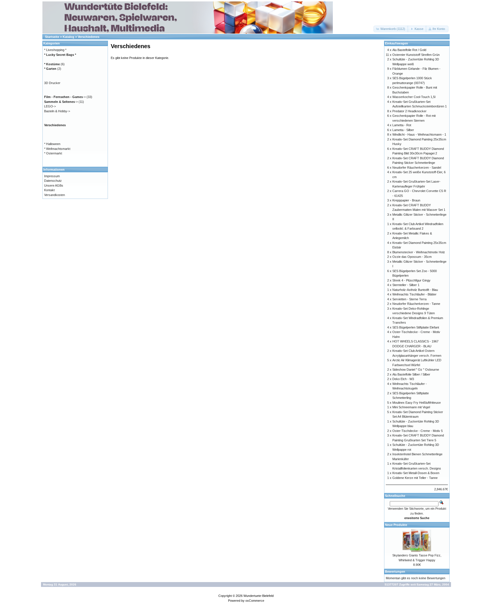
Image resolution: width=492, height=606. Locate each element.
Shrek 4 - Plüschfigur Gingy (411, 280)
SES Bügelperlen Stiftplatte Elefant (415, 327)
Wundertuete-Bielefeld (258, 595)
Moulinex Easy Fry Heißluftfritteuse (416, 402)
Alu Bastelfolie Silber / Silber (411, 374)
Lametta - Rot (401, 125)
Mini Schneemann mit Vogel (411, 407)
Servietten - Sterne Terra (409, 299)
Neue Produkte (396, 525)
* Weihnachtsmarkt (57, 148)
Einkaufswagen (396, 43)
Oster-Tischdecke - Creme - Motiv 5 (417, 430)
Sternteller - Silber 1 (405, 285)
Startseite (52, 36)
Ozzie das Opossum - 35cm (412, 256)
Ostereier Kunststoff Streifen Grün (416, 54)
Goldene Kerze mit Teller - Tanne (415, 478)
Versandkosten (54, 195)
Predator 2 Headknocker (409, 111)
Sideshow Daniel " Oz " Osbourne (415, 369)
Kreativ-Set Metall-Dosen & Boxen (415, 473)
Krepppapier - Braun (406, 200)
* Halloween (52, 144)
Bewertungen (395, 571)
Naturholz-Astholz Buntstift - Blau (415, 289)
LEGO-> (50, 106)
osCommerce (254, 600)
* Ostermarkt (53, 153)
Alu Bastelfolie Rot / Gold (409, 50)
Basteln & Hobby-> (57, 111)
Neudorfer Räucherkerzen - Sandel (416, 167)
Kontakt (49, 190)
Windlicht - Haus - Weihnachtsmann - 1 (419, 134)
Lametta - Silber (403, 130)
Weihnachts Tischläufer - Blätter (414, 294)
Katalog (68, 36)
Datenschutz (53, 180)
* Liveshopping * (55, 50)
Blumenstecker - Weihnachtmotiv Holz (418, 252)
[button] (391, 29)
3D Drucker (52, 83)
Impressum (52, 176)
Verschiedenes (88, 36)
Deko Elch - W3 (403, 379)
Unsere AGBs (53, 185)
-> (65, 97)
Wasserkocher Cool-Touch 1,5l (413, 97)
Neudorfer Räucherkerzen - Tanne (416, 303)
